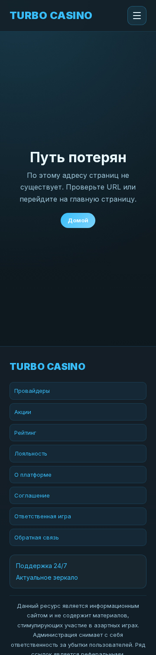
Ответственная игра (42, 516)
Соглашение (32, 495)
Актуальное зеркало (47, 577)
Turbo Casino (51, 15)
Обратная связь (36, 537)
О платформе (33, 474)
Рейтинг (25, 432)
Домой (78, 220)
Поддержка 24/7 (41, 565)
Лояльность (30, 453)
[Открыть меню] (136, 15)
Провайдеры (32, 390)
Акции (22, 411)
